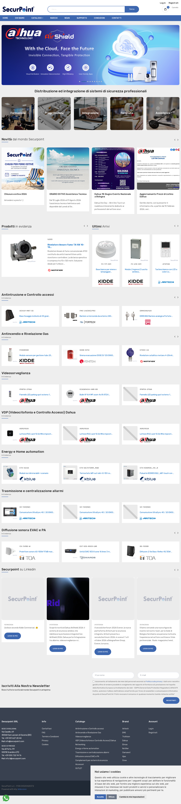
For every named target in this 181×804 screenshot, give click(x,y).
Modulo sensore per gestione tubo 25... (35, 355)
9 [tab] (101, 81)
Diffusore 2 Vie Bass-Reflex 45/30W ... (156, 552)
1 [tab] (79, 81)
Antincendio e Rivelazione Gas (88, 733)
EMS (124, 733)
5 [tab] (92, 81)
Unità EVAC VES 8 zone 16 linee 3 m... (95, 552)
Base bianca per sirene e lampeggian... (106, 270)
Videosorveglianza (83, 736)
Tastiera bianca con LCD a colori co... (166, 270)
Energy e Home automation (87, 748)
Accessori (79, 764)
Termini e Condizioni (50, 736)
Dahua (125, 740)
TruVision (126, 736)
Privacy (45, 740)
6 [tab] (94, 81)
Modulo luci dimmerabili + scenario (33, 473)
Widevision (22, 789)
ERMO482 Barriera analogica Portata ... (156, 316)
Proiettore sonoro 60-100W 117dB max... (36, 552)
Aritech (125, 729)
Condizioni (99, 18)
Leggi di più (13, 636)
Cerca (131, 9)
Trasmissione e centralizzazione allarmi (92, 752)
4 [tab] (90, 81)
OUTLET (78, 768)
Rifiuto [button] (112, 797)
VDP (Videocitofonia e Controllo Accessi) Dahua (95, 740)
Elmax (125, 744)
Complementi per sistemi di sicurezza (91, 760)
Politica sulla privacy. (154, 681)
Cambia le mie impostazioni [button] (131, 797)
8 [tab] (99, 81)
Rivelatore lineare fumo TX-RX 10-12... (66, 245)
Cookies (45, 744)
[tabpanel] (90, 55)
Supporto (82, 18)
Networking (80, 744)
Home (5, 18)
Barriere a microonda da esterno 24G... (96, 316)
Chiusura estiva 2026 (15, 194)
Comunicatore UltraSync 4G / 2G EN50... (36, 512)
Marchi (54, 18)
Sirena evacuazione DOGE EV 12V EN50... (97, 355)
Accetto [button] (100, 797)
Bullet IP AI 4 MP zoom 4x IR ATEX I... (95, 395)
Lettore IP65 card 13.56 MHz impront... (35, 434)
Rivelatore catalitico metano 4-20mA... (157, 355)
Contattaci (47, 729)
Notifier (125, 748)
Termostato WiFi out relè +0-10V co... (95, 473)
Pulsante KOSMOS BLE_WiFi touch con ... (157, 473)
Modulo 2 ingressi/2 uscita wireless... (136, 270)
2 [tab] (83, 81)
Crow (124, 760)
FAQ (43, 733)
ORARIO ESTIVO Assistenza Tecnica (68, 194)
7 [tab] (96, 81)
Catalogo (36, 18)
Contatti (116, 18)
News (67, 18)
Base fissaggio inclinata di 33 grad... (34, 316)
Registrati (173, 3)
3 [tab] (87, 81)
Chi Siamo (19, 18)
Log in (163, 3)
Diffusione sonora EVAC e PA (87, 756)
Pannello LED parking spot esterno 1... (35, 395)
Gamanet (126, 752)
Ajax (124, 756)
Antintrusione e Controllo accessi (89, 729)
